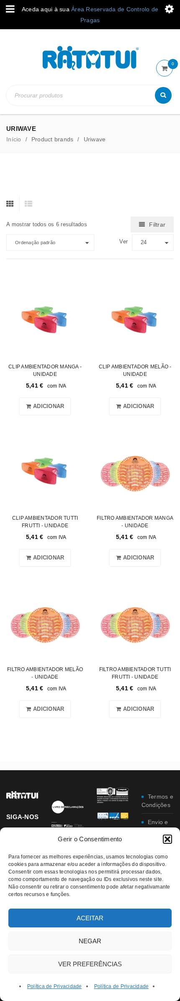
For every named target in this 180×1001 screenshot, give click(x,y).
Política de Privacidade (54, 986)
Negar (90, 941)
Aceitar (90, 918)
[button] (167, 839)
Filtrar (157, 224)
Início (13, 139)
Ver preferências (90, 964)
